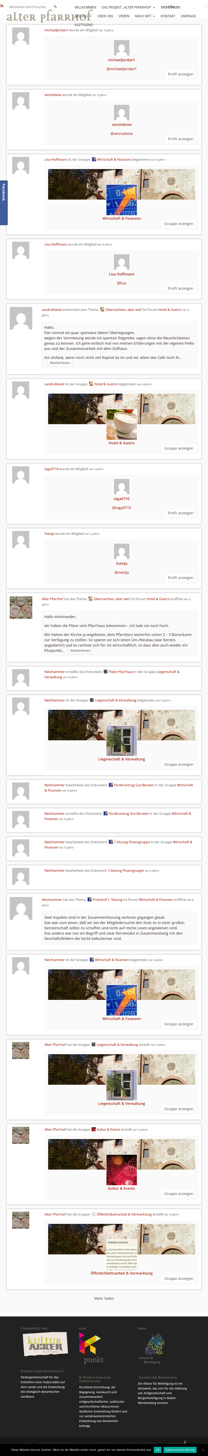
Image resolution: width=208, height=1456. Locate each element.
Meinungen (170, 8)
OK (158, 1449)
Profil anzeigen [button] (180, 74)
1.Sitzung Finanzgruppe (132, 842)
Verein (124, 16)
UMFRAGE (188, 16)
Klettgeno (84, 25)
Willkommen (85, 8)
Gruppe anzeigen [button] (178, 223)
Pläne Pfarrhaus (121, 672)
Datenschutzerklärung (180, 1449)
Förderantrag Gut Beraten (134, 785)
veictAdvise (53, 95)
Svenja (49, 533)
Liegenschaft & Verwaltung (115, 700)
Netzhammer (54, 672)
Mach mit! (143, 16)
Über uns (105, 16)
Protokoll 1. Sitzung (107, 899)
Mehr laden (104, 1298)
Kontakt (168, 16)
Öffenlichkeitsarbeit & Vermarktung (124, 1214)
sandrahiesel (52, 309)
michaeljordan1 (121, 59)
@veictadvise (121, 133)
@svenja (122, 572)
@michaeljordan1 (121, 68)
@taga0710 (121, 507)
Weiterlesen (60, 362)
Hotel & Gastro (169, 309)
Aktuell (81, 16)
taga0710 (51, 469)
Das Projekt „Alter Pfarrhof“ (127, 8)
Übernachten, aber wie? (123, 309)
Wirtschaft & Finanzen (114, 159)
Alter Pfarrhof (52, 599)
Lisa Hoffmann (55, 159)
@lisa (121, 283)
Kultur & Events (108, 1129)
